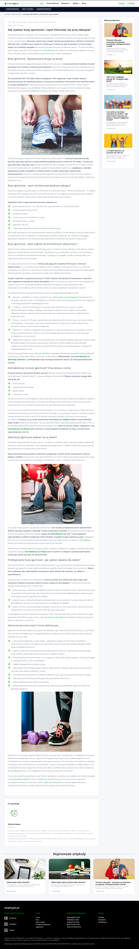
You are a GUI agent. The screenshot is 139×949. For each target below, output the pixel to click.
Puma (56, 420)
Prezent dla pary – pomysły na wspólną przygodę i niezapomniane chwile (118, 43)
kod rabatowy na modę (35, 552)
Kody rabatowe (53, 3)
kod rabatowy (48, 50)
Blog (84, 3)
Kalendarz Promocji (44, 9)
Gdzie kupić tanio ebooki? (18, 882)
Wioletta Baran (21, 22)
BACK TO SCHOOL (28, 9)
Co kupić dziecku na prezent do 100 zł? (115, 152)
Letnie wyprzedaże (12, 9)
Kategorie (65, 3)
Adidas (66, 420)
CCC (68, 534)
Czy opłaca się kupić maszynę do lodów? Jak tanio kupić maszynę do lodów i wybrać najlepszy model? (117, 116)
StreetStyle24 (56, 534)
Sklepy (75, 3)
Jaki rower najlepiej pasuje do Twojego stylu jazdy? (117, 79)
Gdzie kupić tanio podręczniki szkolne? (68, 882)
